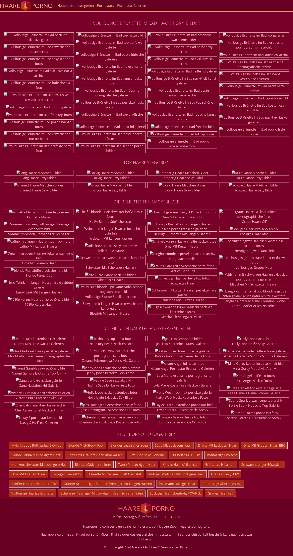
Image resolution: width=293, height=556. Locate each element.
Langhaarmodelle (182, 259)
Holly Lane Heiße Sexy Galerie (254, 344)
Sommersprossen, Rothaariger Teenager (39, 234)
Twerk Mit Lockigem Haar (137, 464)
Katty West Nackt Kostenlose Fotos (182, 397)
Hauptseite (66, 5)
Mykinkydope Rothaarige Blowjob (36, 445)
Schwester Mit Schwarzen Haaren (111, 267)
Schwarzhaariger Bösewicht (262, 464)
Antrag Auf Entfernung (140, 517)
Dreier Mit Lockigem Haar (217, 445)
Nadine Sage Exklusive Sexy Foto (111, 385)
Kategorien (85, 5)
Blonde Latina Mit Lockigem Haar (36, 455)
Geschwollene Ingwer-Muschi (182, 317)
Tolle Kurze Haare (110, 251)
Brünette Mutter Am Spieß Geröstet (114, 474)
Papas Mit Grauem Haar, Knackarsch (95, 455)
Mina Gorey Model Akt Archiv (254, 368)
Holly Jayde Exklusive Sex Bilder (111, 397)
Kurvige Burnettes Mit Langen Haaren (182, 234)
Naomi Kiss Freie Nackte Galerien (39, 344)
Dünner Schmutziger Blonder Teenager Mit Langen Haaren (108, 484)
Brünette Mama (39, 217)
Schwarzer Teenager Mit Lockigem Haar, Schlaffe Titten (102, 493)
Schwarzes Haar (182, 283)
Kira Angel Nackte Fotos (254, 381)
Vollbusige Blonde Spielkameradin (110, 296)
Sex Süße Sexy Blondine (147, 455)
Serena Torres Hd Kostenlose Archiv (254, 418)
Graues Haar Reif (182, 271)
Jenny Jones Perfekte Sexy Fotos (110, 373)
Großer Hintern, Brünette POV (34, 484)
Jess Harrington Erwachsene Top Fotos (111, 410)
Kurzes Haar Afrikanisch (180, 464)
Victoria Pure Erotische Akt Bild (39, 398)
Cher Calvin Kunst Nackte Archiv (39, 410)
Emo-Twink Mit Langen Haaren (39, 292)
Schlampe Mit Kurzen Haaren (182, 300)
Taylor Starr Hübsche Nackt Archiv (182, 410)
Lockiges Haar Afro (254, 234)
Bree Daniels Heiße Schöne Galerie (254, 393)
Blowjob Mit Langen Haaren (110, 313)
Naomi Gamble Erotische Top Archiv (39, 373)
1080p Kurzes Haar (39, 304)
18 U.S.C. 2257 (171, 517)
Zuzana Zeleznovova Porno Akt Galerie (110, 360)
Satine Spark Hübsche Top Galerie (254, 405)
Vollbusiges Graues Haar (254, 267)
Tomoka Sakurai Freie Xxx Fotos (182, 422)
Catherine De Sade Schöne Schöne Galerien (254, 356)
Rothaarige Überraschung (222, 484)
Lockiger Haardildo (66, 474)
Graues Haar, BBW (225, 474)
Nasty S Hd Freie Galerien (39, 422)
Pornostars (105, 5)
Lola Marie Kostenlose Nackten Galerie (182, 385)
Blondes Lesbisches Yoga (129, 445)
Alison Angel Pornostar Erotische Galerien (182, 368)
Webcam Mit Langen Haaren (110, 238)
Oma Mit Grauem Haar (39, 263)
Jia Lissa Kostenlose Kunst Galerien (182, 344)
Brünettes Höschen (219, 464)
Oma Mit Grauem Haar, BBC (182, 217)
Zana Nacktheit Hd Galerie (39, 385)
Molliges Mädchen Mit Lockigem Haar (176, 474)
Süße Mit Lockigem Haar (173, 445)
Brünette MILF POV (186, 455)
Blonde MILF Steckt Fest (85, 445)
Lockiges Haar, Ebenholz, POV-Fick (175, 493)
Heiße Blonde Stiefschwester (110, 221)
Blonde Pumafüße (39, 275)
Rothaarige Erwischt (222, 455)
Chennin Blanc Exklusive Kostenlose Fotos (110, 422)
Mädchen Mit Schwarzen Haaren (254, 284)
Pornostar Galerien (131, 5)
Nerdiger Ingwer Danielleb (254, 251)
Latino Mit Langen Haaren (39, 246)
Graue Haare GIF (254, 221)
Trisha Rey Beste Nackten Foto (110, 344)
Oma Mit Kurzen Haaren (182, 246)
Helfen (116, 517)
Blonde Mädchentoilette (93, 464)
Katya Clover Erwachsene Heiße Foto (182, 356)
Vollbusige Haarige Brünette (32, 493)
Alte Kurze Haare (110, 280)
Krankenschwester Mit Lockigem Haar (39, 464)
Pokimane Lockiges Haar (177, 484)
